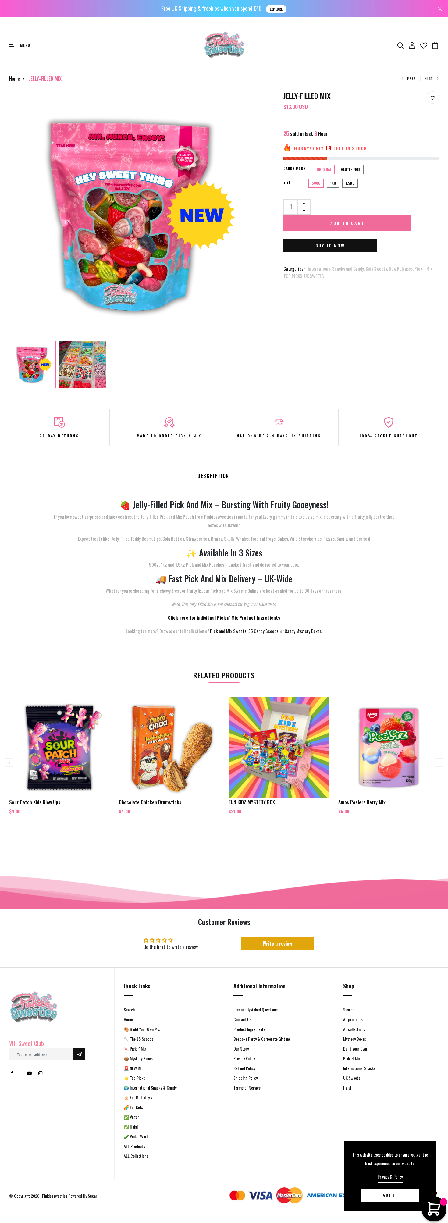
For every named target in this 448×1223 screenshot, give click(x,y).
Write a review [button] (277, 943)
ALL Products (134, 1146)
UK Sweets (351, 1078)
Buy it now (330, 245)
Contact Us (242, 1019)
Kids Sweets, (377, 268)
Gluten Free (350, 169)
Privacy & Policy (390, 1176)
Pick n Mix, (423, 268)
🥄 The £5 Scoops (138, 1039)
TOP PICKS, (293, 275)
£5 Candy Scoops (263, 630)
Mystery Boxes (354, 1039)
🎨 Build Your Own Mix (142, 1029)
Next (429, 78)
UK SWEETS (314, 275)
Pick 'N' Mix (351, 1058)
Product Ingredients (249, 1029)
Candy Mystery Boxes (303, 630)
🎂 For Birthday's (138, 1097)
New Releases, (401, 268)
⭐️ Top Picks (134, 1078)
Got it (390, 1195)
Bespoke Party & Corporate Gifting (261, 1039)
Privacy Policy (244, 1058)
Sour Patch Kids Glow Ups (34, 802)
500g (316, 183)
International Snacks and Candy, (337, 268)
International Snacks (359, 1068)
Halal (347, 1087)
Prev (411, 78)
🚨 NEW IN (132, 1068)
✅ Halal (131, 1126)
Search (129, 1009)
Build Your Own (355, 1048)
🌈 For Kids (133, 1107)
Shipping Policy (245, 1078)
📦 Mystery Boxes (138, 1058)
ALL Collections (136, 1156)
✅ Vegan (131, 1117)
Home (14, 78)
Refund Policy (244, 1068)
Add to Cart (347, 223)
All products (353, 1019)
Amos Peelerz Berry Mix (362, 802)
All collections (354, 1029)
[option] (132, 214)
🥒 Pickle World (137, 1136)
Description (213, 475)
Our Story (241, 1048)
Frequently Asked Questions (255, 1009)
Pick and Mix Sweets (228, 630)
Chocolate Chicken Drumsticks (150, 802)
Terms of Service (247, 1087)
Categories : (294, 268)
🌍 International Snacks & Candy (150, 1087)
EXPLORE (276, 9)
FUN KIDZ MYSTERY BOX (252, 802)
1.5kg (350, 183)
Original (324, 169)
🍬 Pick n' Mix (135, 1048)
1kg (333, 183)
